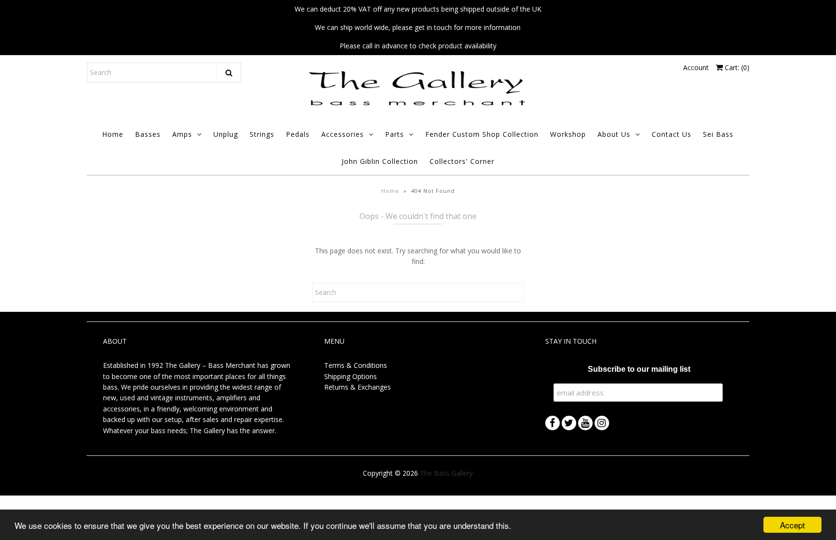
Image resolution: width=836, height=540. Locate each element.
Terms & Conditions (355, 365)
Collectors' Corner (462, 161)
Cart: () (736, 67)
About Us (613, 134)
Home (112, 134)
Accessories (342, 134)
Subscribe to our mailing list (639, 369)
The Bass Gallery (446, 473)
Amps (182, 134)
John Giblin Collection (380, 161)
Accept (792, 525)
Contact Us (671, 134)
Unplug (225, 134)
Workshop (568, 134)
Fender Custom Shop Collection (481, 134)
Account (696, 67)
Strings (262, 134)
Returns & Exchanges (357, 387)
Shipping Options (350, 376)
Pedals (298, 134)
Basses (148, 134)
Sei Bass (718, 134)
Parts (394, 134)
